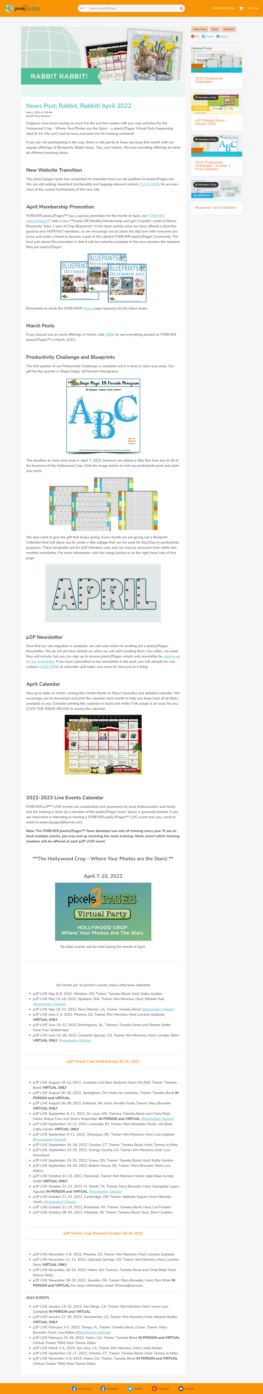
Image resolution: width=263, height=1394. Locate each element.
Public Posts (200, 29)
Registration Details (49, 1139)
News (215, 29)
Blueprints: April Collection (215, 207)
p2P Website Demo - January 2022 (211, 122)
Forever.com (224, 8)
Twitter (138, 1389)
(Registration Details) (49, 1004)
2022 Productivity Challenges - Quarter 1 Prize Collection (212, 165)
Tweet (210, 36)
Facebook (112, 1389)
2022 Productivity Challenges (209, 80)
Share (224, 36)
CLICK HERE (150, 184)
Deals (88, 308)
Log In (253, 8)
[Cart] (241, 8)
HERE (110, 334)
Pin (197, 36)
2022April (229, 29)
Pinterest (163, 1389)
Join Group (84, 1389)
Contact (189, 1389)
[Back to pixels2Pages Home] (22, 8)
